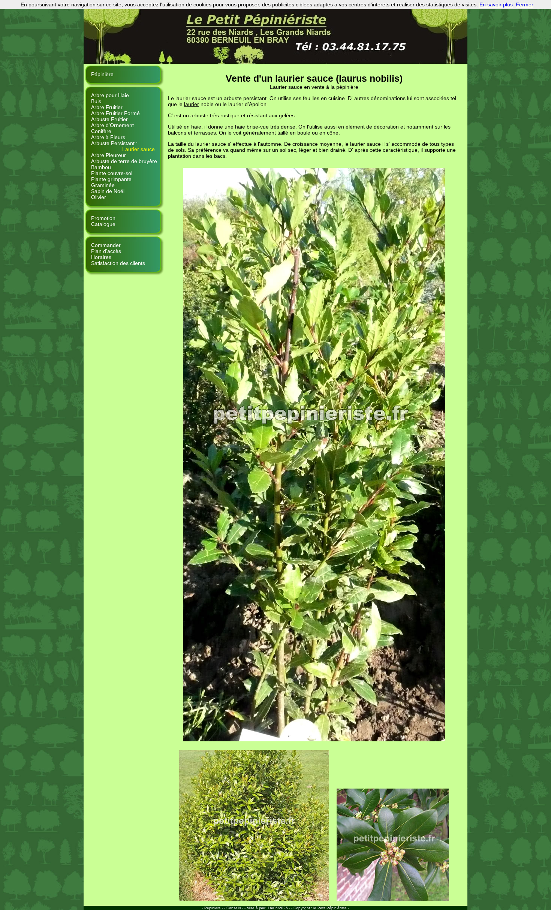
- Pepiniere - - (214, 908)
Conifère (101, 131)
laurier (191, 104)
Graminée (103, 185)
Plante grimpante (111, 179)
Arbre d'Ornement (112, 125)
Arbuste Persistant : (114, 143)
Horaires (101, 257)
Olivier (98, 197)
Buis (96, 101)
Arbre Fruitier (107, 107)
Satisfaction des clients (118, 263)
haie (196, 127)
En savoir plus (496, 4)
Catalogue (103, 224)
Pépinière (102, 74)
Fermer (524, 4)
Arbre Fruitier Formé (115, 113)
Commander (106, 245)
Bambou (101, 167)
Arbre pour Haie (110, 95)
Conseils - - (236, 908)
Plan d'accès (106, 251)
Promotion (103, 218)
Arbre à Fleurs (108, 137)
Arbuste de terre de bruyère (124, 161)
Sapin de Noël (107, 191)
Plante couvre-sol (111, 173)
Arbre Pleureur (108, 155)
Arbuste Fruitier (109, 119)
